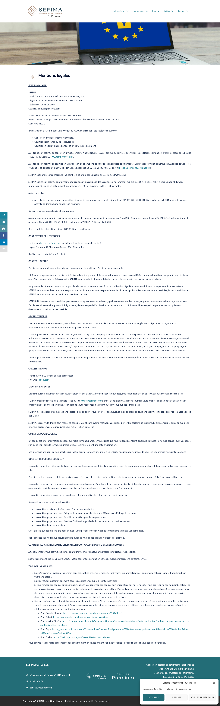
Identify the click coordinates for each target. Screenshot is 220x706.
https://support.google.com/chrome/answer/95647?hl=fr (92, 612)
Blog (154, 11)
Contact (181, 11)
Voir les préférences (202, 697)
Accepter (153, 697)
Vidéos (167, 11)
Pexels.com (43, 379)
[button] (214, 682)
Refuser (176, 697)
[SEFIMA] (46, 10)
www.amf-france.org (62, 156)
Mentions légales (54, 701)
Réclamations (102, 701)
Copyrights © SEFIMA (33, 701)
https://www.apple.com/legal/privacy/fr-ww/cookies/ (80, 617)
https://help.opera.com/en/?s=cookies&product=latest (81, 637)
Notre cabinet (119, 11)
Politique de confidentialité (79, 701)
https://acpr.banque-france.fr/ (134, 167)
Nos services (139, 11)
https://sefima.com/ (51, 243)
